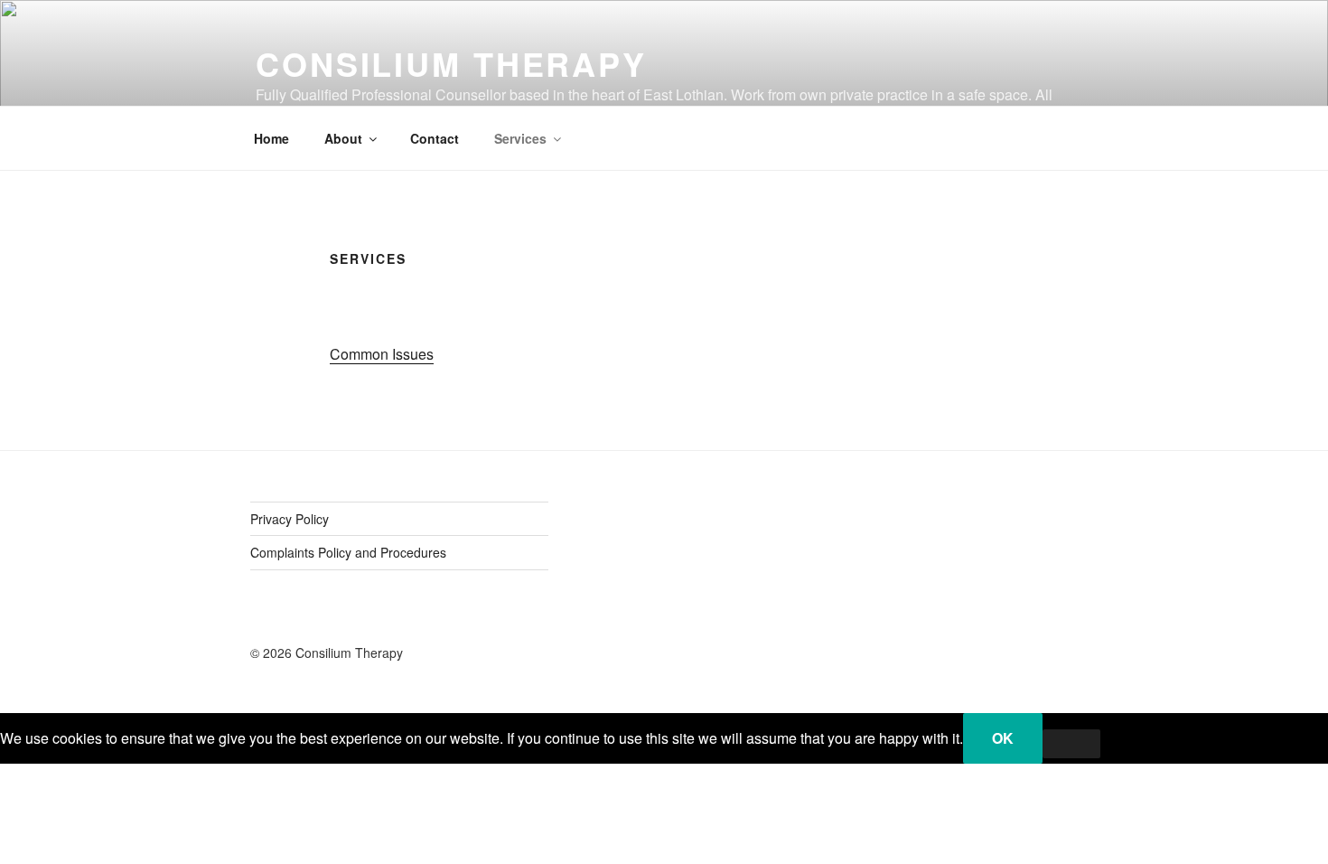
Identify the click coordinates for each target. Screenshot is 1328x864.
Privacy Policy (289, 519)
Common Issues (382, 353)
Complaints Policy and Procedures (348, 552)
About (343, 138)
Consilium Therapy (451, 63)
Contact (434, 138)
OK (1003, 738)
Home (271, 138)
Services (520, 138)
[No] (1071, 743)
